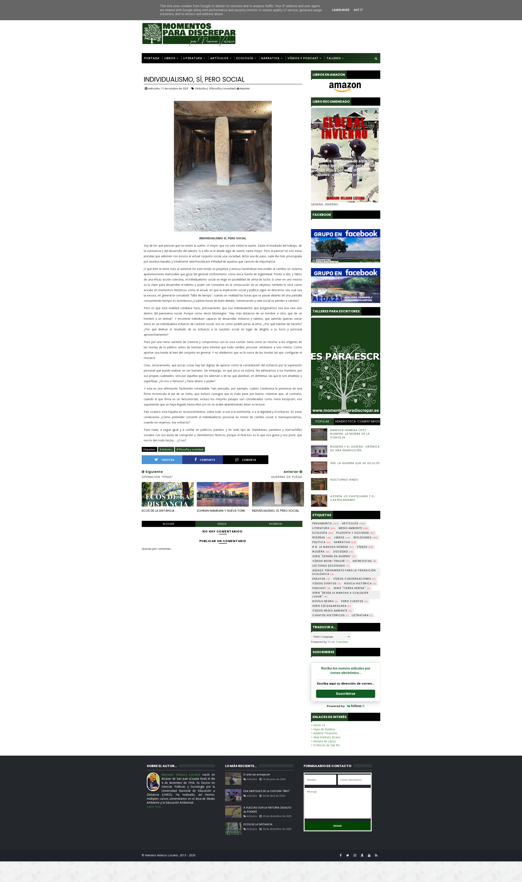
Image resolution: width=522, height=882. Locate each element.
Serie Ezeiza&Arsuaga (331, 606)
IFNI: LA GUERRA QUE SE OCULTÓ (355, 463)
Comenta (249, 460)
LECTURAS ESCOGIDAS (330, 565)
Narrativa (270, 58)
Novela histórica (360, 583)
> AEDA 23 (318, 725)
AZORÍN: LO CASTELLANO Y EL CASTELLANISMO (352, 498)
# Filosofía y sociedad (190, 449)
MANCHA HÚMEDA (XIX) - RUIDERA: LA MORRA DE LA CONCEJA (350, 433)
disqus (222, 524)
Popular (322, 421)
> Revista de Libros (323, 741)
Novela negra (325, 601)
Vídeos (365, 547)
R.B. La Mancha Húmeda (333, 547)
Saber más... (155, 806)
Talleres (333, 58)
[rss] (376, 855)
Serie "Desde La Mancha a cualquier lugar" (340, 594)
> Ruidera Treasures (324, 733)
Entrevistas (364, 561)
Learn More (340, 10)
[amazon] (362, 855)
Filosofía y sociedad (355, 533)
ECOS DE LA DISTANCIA (158, 510)
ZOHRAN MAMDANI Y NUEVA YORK (221, 510)
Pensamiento (325, 523)
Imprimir (244, 88)
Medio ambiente (354, 528)
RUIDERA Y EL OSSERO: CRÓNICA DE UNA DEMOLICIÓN (355, 448)
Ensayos (321, 578)
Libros (169, 58)
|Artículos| (201, 88)
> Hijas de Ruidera (323, 729)
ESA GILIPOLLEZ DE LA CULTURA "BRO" (266, 791)
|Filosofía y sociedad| (222, 88)
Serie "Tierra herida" (352, 588)
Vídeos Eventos (326, 583)
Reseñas (321, 537)
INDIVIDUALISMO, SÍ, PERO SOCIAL (275, 510)
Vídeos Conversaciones (354, 578)
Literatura (192, 58)
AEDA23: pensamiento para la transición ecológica (344, 572)
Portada (151, 58)
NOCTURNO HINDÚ (344, 480)
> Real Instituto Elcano (326, 737)
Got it (358, 10)
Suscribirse (345, 694)
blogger (168, 524)
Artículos (219, 58)
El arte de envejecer (256, 774)
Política (321, 542)
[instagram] (355, 855)
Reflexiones (366, 537)
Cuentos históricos (330, 615)
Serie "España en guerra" (334, 556)
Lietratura (362, 615)
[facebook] (340, 855)
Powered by (336, 706)
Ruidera (321, 551)
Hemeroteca (345, 421)
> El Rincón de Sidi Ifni (325, 745)
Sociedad (343, 551)
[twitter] (348, 855)
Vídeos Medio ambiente (332, 610)
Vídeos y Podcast (303, 58)
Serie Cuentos (354, 601)
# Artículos (166, 449)
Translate (342, 642)
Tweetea (167, 460)
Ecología (244, 58)
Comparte (207, 460)
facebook (275, 524)
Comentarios (368, 421)
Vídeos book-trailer (331, 561)
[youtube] (369, 855)
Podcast (321, 588)
